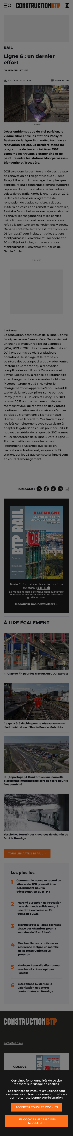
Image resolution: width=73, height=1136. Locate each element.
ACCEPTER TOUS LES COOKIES (36, 1107)
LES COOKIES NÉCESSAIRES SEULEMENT (37, 1121)
